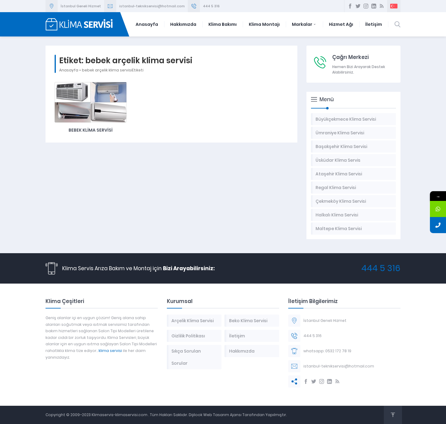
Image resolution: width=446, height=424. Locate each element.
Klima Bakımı (222, 24)
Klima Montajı (264, 24)
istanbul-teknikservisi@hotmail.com (152, 6)
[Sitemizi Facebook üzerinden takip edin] (350, 6)
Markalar (302, 24)
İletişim (373, 24)
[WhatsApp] (438, 209)
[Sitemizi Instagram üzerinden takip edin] (365, 6)
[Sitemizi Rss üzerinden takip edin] (381, 6)
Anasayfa (147, 24)
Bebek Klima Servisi (91, 130)
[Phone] (438, 225)
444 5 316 (211, 6)
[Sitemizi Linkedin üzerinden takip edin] (373, 6)
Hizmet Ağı (341, 24)
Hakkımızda (183, 24)
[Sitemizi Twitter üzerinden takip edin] (358, 6)
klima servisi (110, 350)
